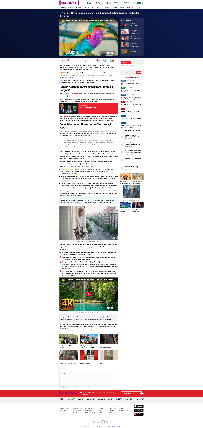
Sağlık (75, 331)
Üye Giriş (121, 406)
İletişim (89, 426)
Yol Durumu (128, 399)
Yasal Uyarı (118, 426)
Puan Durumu (101, 399)
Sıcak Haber (112, 415)
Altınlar (101, 406)
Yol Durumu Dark (63, 408)
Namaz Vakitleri (70, 399)
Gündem (78, 7)
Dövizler (101, 408)
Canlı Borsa (88, 406)
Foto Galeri (106, 7)
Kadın (99, 7)
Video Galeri (112, 408)
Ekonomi (86, 7)
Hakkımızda (84, 426)
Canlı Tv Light (62, 410)
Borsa (61, 399)
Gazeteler (130, 7)
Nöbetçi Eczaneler (77, 410)
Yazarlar (122, 7)
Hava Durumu (91, 399)
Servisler (70, 7)
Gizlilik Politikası (95, 426)
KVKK (105, 426)
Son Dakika (62, 7)
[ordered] (79, 387)
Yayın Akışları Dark (77, 408)
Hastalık (62, 331)
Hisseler (110, 399)
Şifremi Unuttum (123, 410)
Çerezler (102, 426)
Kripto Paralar (139, 399)
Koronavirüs (69, 331)
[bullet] (81, 387)
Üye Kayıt (121, 408)
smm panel (75, 415)
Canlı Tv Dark (75, 406)
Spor (93, 7)
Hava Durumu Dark (64, 406)
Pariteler (119, 399)
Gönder (64, 387)
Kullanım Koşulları (111, 426)
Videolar (114, 7)
